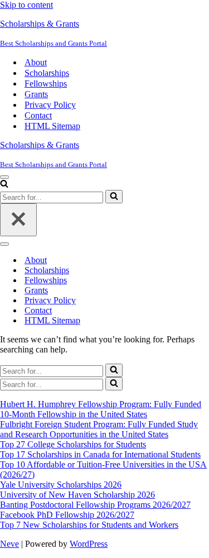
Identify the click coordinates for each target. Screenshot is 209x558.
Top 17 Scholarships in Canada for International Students (100, 454)
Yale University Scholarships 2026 (60, 484)
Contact (38, 115)
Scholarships (47, 73)
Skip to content (26, 4)
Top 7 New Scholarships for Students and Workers (89, 525)
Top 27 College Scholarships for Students (73, 444)
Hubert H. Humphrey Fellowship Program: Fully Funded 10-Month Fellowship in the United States (100, 409)
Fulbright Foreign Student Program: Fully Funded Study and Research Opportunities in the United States (99, 429)
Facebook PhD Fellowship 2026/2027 (67, 514)
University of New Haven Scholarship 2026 (77, 494)
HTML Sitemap (52, 126)
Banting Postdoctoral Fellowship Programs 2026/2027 (95, 504)
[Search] (4, 184)
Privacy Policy (50, 104)
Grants (36, 94)
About (36, 62)
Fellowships (46, 83)
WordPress (89, 544)
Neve (9, 544)
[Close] (18, 219)
